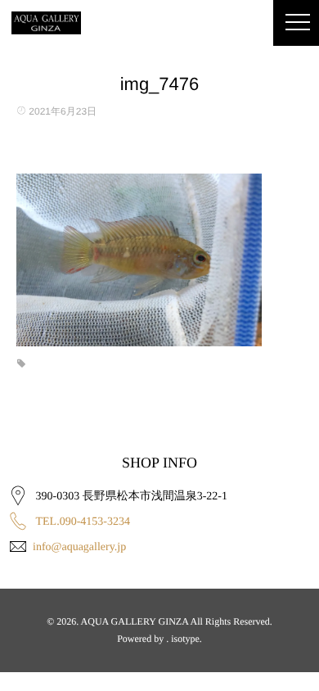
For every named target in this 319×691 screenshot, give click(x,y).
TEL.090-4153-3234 (83, 522)
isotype (185, 638)
